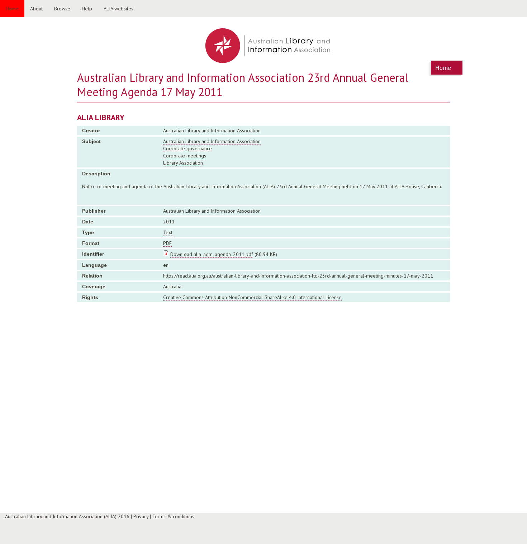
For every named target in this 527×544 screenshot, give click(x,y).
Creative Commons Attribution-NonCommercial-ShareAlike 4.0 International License (252, 297)
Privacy (140, 516)
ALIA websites (118, 8)
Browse (62, 8)
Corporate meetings (184, 155)
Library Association (183, 163)
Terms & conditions (173, 516)
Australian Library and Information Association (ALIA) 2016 (67, 516)
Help (87, 8)
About (36, 8)
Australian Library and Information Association (212, 141)
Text (167, 232)
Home (12, 8)
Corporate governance (187, 148)
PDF (167, 243)
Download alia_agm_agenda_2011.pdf (211, 254)
